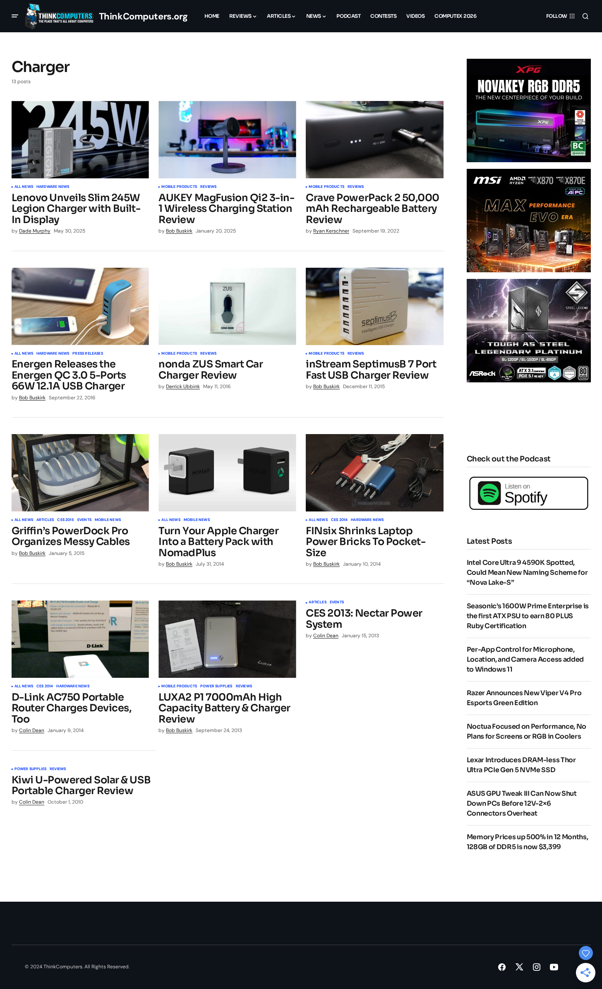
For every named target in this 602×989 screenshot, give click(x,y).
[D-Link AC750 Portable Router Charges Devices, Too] (80, 639)
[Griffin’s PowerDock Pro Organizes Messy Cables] (80, 472)
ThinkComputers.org (143, 16)
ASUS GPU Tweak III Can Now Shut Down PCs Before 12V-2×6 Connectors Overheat (522, 803)
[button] (15, 16)
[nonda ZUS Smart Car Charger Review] (227, 306)
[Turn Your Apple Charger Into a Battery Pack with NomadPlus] (227, 472)
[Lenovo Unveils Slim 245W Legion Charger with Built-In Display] (80, 139)
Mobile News (108, 520)
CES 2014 (339, 520)
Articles (45, 520)
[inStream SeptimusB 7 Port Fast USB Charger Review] (374, 306)
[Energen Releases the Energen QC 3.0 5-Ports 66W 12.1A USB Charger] (80, 306)
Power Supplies (216, 686)
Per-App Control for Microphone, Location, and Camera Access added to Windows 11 (525, 659)
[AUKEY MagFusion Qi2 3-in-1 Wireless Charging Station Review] (227, 139)
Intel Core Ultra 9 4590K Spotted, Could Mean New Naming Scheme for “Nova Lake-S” (527, 572)
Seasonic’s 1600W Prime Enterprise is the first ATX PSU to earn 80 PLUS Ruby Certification (528, 616)
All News (23, 187)
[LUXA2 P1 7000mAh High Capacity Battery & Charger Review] (227, 639)
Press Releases (87, 354)
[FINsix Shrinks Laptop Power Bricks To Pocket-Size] (374, 472)
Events (84, 520)
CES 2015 (65, 520)
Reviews (208, 187)
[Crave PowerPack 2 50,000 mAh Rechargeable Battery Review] (374, 139)
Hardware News (52, 187)
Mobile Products (179, 187)
